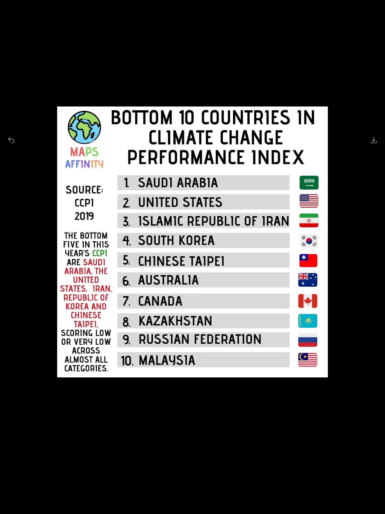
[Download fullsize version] (373, 140)
